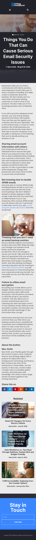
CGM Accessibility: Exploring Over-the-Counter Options (18, 482)
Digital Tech (19, 35)
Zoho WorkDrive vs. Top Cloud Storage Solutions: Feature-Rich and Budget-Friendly (18, 452)
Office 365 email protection (13, 267)
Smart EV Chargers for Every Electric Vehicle (18, 422)
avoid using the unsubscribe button (17, 206)
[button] (9, 9)
